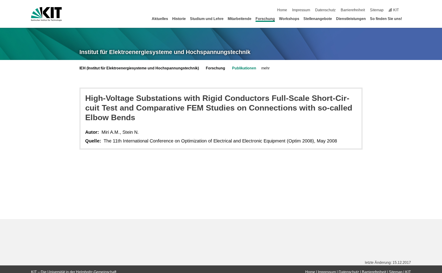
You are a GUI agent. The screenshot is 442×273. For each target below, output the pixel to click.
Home (282, 10)
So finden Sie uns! (386, 19)
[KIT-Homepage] (46, 14)
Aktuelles (160, 19)
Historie (179, 19)
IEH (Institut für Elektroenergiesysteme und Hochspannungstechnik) (139, 68)
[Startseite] (409, 18)
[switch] (409, 10)
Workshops (289, 19)
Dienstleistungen (351, 19)
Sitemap (377, 10)
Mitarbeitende (239, 19)
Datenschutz (325, 10)
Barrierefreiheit (353, 10)
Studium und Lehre (207, 19)
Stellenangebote (317, 19)
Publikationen (244, 68)
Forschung (265, 19)
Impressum (301, 10)
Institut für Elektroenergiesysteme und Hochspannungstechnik (164, 52)
